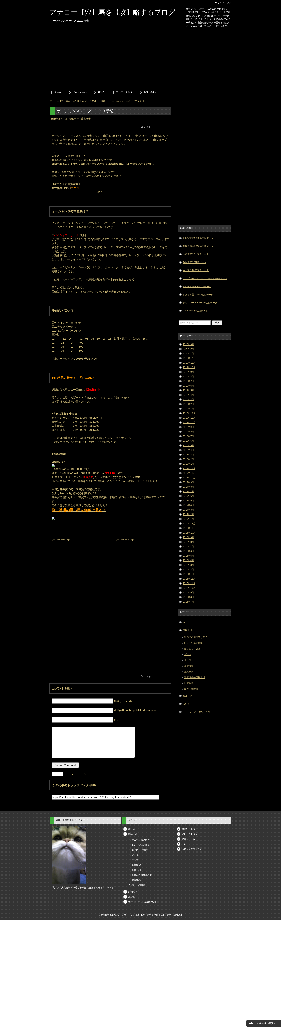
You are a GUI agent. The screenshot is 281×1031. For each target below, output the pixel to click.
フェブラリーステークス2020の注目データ (205, 278)
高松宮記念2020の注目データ (198, 238)
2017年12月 (189, 468)
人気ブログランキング (193, 849)
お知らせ (187, 695)
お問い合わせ (151, 92)
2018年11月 (189, 418)
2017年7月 (188, 491)
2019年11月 (189, 362)
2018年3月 (188, 454)
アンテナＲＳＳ (124, 92)
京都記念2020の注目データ (197, 286)
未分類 (186, 704)
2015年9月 (188, 592)
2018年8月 (188, 431)
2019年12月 (189, 358)
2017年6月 (188, 496)
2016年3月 (188, 565)
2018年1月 (188, 464)
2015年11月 (189, 583)
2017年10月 (189, 477)
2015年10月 (189, 588)
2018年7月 (188, 436)
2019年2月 (188, 404)
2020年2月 (188, 349)
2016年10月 (189, 532)
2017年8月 (188, 487)
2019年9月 (188, 372)
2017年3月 (188, 510)
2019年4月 (188, 395)
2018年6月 (188, 441)
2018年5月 (188, 445)
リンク (101, 92)
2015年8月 (188, 597)
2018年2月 (188, 459)
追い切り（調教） (193, 648)
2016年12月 (189, 523)
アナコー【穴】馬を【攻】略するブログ (112, 12)
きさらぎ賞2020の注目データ (198, 294)
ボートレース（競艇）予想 (196, 712)
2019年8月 (188, 376)
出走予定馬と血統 (193, 643)
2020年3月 (188, 344)
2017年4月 (188, 505)
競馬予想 (73, 118)
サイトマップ (224, 2)
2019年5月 (188, 390)
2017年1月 (188, 519)
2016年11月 (189, 528)
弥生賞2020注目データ (194, 262)
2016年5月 (188, 555)
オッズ (187, 660)
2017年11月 (189, 473)
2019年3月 (188, 399)
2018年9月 (188, 427)
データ (187, 654)
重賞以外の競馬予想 (194, 677)
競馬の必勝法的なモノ (195, 637)
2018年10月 (189, 422)
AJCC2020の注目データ (195, 310)
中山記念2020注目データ (196, 270)
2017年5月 (188, 500)
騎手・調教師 (191, 689)
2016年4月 (188, 560)
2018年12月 (189, 413)
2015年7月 (188, 601)
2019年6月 (188, 385)
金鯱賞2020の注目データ (196, 254)
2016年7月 (188, 546)
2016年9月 (188, 537)
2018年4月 (188, 450)
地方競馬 (188, 683)
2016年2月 (188, 569)
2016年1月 (188, 574)
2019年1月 (188, 408)
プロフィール (79, 92)
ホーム (57, 92)
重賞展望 (188, 666)
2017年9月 (188, 482)
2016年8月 (188, 542)
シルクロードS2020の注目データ (200, 302)
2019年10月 (189, 367)
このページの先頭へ (264, 1023)
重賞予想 (86, 118)
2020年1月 (188, 353)
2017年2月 (188, 514)
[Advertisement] (140, 59)
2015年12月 (189, 578)
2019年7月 (188, 381)
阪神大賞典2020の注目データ (198, 246)
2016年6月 (188, 551)
